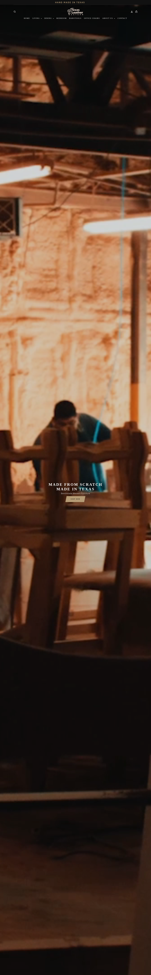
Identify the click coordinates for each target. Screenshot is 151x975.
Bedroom (61, 18)
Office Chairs (92, 18)
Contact (122, 18)
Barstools (75, 18)
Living (36, 18)
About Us (108, 18)
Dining (48, 18)
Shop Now (75, 499)
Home (27, 18)
